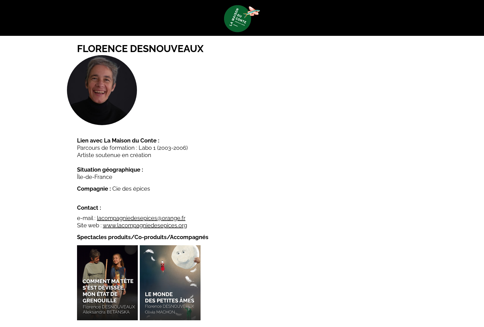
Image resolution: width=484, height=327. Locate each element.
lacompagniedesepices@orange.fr (141, 218)
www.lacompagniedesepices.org (145, 225)
